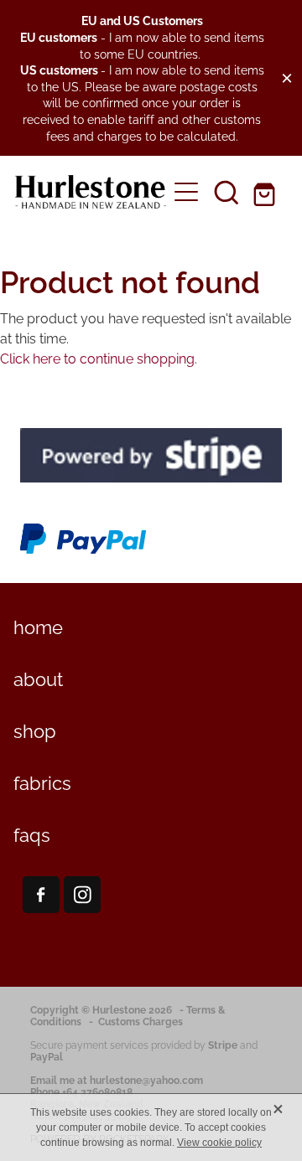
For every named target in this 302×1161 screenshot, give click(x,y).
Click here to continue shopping (97, 357)
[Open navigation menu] (186, 192)
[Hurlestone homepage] (90, 192)
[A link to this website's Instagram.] (82, 894)
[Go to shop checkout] (267, 192)
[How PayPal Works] (83, 551)
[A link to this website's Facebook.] (41, 894)
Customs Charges (140, 1021)
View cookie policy (219, 1142)
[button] (226, 192)
